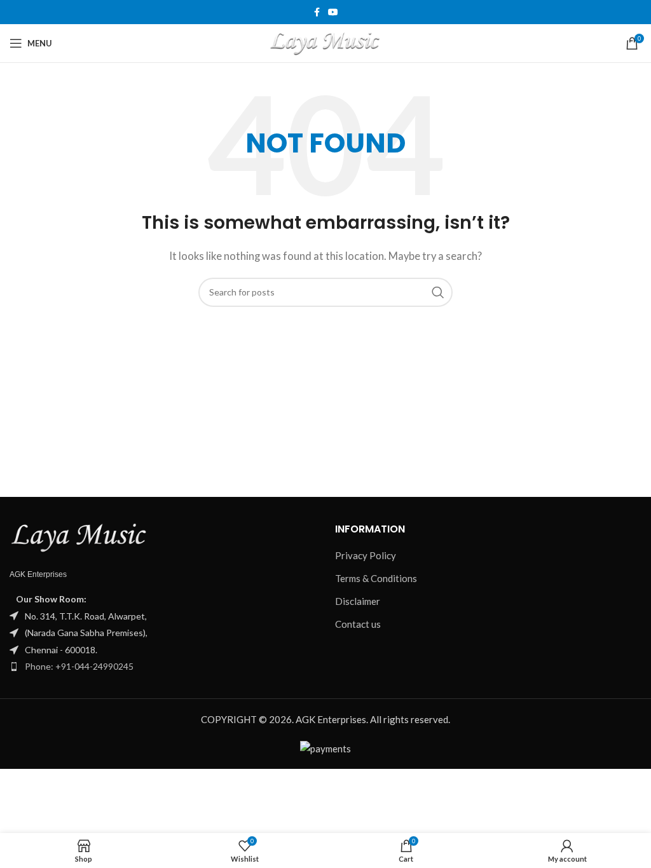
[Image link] (79, 537)
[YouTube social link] (333, 12)
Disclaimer (357, 601)
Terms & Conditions (377, 578)
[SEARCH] (438, 292)
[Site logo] (326, 42)
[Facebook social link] (316, 12)
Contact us (358, 624)
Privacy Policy (365, 555)
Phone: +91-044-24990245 (79, 666)
